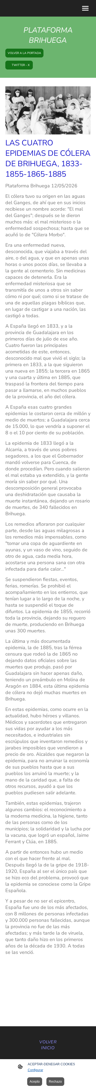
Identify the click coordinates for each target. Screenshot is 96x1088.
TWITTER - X (19, 65)
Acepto (35, 1081)
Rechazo (55, 1081)
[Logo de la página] (47, 1054)
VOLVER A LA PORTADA (24, 53)
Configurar (35, 1070)
